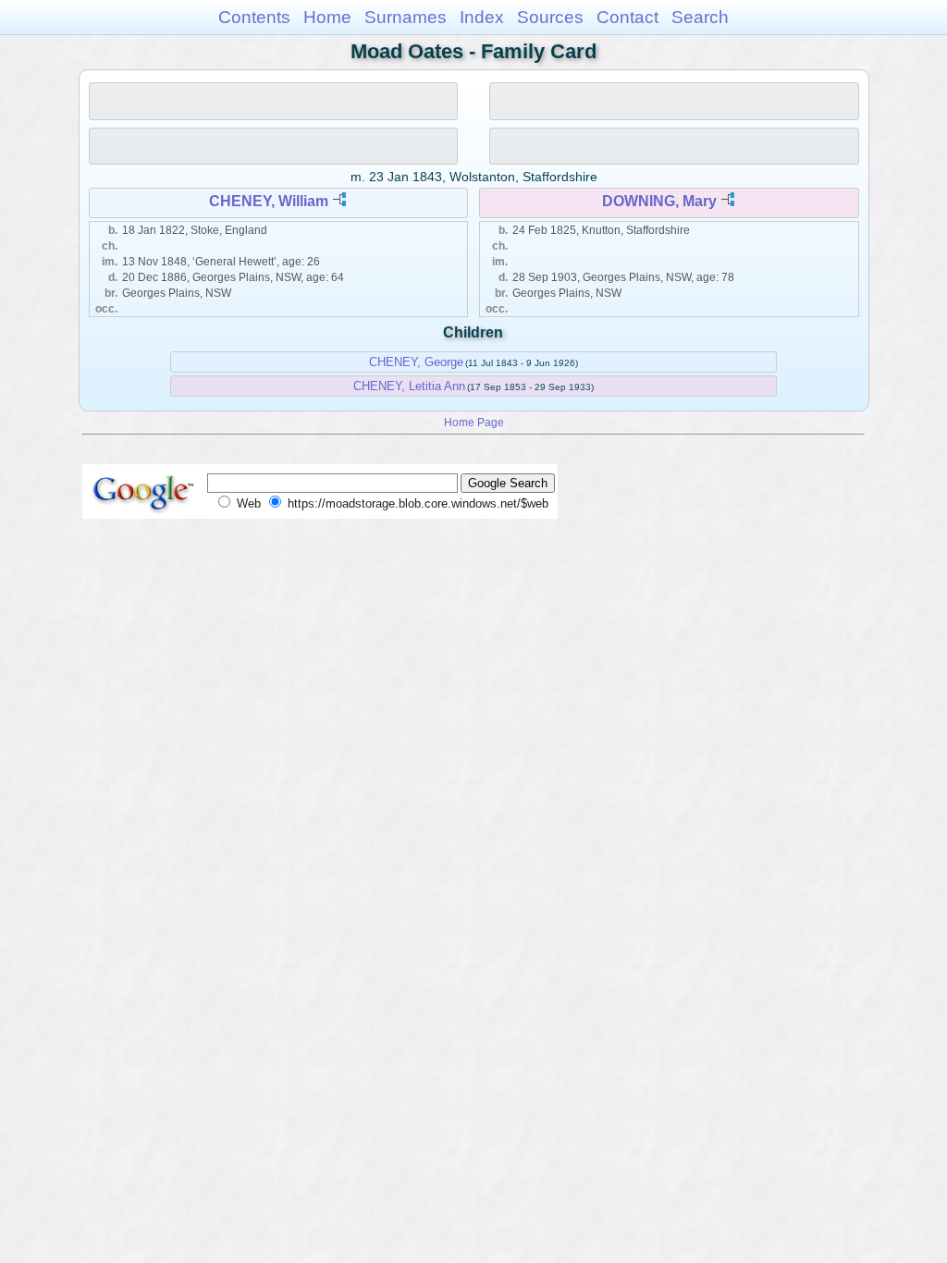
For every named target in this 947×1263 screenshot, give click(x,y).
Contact (627, 17)
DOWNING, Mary (659, 201)
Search (700, 17)
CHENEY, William (268, 201)
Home (327, 17)
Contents (254, 17)
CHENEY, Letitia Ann (409, 386)
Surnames (405, 17)
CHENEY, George (416, 362)
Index (482, 17)
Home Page (474, 422)
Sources (550, 17)
